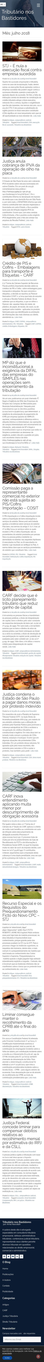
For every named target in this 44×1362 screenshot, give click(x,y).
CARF (17, 321)
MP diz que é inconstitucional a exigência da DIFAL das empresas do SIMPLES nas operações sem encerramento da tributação (19, 376)
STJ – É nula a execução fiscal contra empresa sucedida (22, 69)
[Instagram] (21, 1256)
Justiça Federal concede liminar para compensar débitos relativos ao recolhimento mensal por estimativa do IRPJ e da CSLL (22, 1134)
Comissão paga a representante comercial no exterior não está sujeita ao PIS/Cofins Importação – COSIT (21, 498)
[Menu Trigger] (38, 5)
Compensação (7, 1200)
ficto (30, 976)
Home (5, 1268)
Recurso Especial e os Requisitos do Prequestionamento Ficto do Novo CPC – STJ (21, 911)
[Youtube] (13, 1256)
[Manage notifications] (38, 1357)
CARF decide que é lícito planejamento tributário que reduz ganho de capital (20, 601)
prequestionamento (9, 978)
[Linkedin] (17, 1256)
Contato (6, 1286)
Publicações (8, 1274)
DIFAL (31, 449)
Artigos (11, 120)
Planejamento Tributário (10, 656)
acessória (20, 1198)
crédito (4, 326)
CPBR (31, 1084)
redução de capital (26, 656)
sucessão (10, 125)
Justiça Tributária (10, 1316)
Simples (36, 449)
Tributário (5, 122)
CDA (30, 122)
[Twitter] (8, 1256)
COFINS (22, 321)
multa (39, 865)
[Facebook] (4, 1256)
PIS (14, 324)
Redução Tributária (21, 447)
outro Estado (25, 227)
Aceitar (7, 1358)
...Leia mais (36, 116)
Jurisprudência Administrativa (29, 651)
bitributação (14, 557)
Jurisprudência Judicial (23, 120)
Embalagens (12, 326)
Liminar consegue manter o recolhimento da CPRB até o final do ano (19, 1022)
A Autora (6, 1280)
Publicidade (7, 1291)
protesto (5, 760)
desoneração (7, 1086)
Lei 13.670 (20, 1200)
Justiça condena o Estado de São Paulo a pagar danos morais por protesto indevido (21, 700)
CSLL (17, 1196)
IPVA (18, 227)
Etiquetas (21, 326)
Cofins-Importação (25, 557)
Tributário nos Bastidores (22, 125)
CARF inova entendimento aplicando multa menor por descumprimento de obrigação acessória (20, 806)
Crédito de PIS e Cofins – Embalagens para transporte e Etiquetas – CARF (21, 269)
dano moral (37, 757)
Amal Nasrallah (30, 79)
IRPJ (14, 1200)
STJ (18, 978)
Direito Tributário (9, 1322)
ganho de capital (35, 653)
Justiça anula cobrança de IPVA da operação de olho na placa (21, 167)
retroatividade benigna (10, 867)
